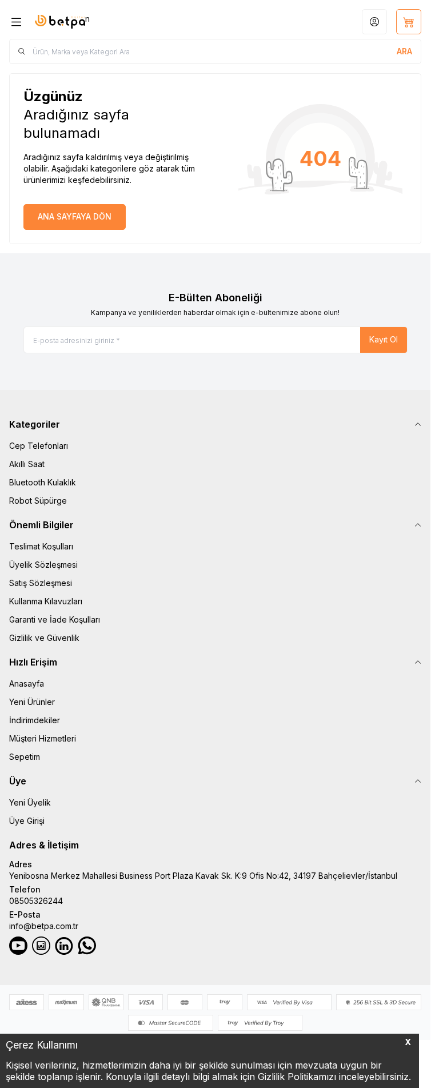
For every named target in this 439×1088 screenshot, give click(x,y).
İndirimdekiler (34, 720)
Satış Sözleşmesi (40, 583)
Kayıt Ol (383, 339)
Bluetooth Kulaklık (42, 482)
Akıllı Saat (27, 464)
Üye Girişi (27, 821)
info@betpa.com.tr (43, 926)
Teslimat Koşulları (41, 546)
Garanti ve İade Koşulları (54, 619)
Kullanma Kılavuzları (45, 601)
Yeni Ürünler (32, 702)
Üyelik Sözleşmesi (43, 564)
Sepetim (24, 757)
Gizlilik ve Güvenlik (44, 638)
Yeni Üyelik (30, 802)
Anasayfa (26, 683)
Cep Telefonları (38, 446)
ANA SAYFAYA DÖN (74, 216)
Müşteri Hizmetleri (42, 738)
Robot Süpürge (38, 500)
